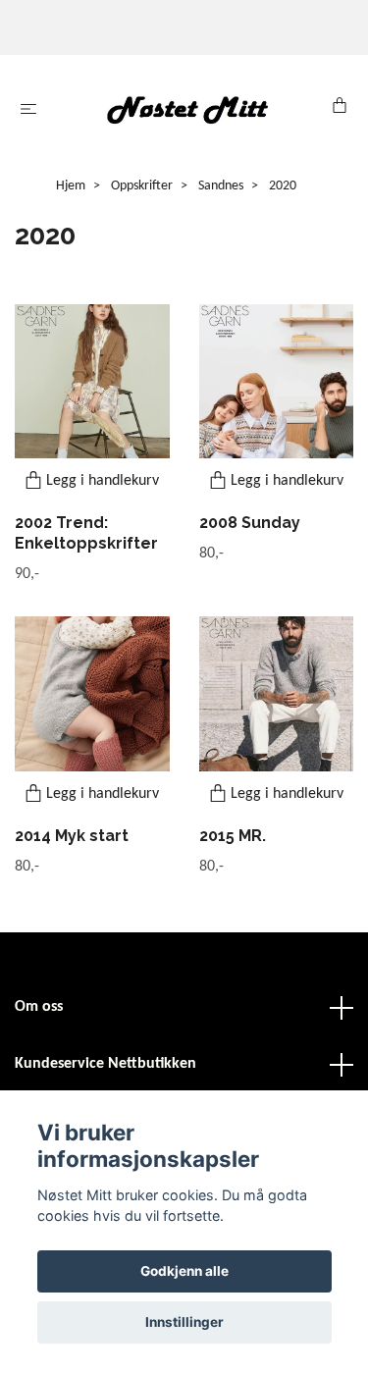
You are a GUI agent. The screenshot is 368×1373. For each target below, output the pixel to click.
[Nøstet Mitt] (188, 109)
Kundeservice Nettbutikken (105, 1064)
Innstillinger (184, 1322)
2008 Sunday (249, 522)
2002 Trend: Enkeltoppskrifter (86, 533)
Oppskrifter (142, 186)
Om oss (39, 1007)
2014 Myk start (72, 835)
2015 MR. (232, 835)
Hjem (70, 186)
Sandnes (220, 186)
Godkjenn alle (184, 1271)
